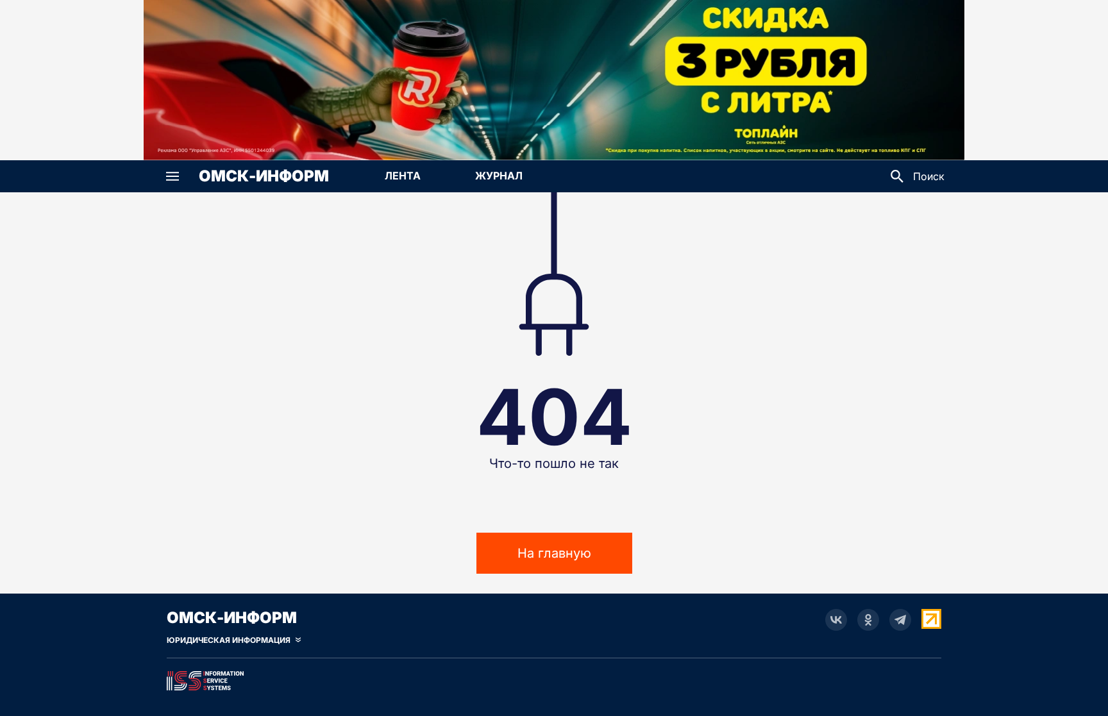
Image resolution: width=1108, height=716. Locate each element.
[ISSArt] (554, 678)
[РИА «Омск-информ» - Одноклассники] (868, 620)
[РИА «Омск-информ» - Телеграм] (900, 620)
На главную (554, 553)
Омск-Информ (264, 176)
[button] (172, 176)
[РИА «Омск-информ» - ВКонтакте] (836, 620)
